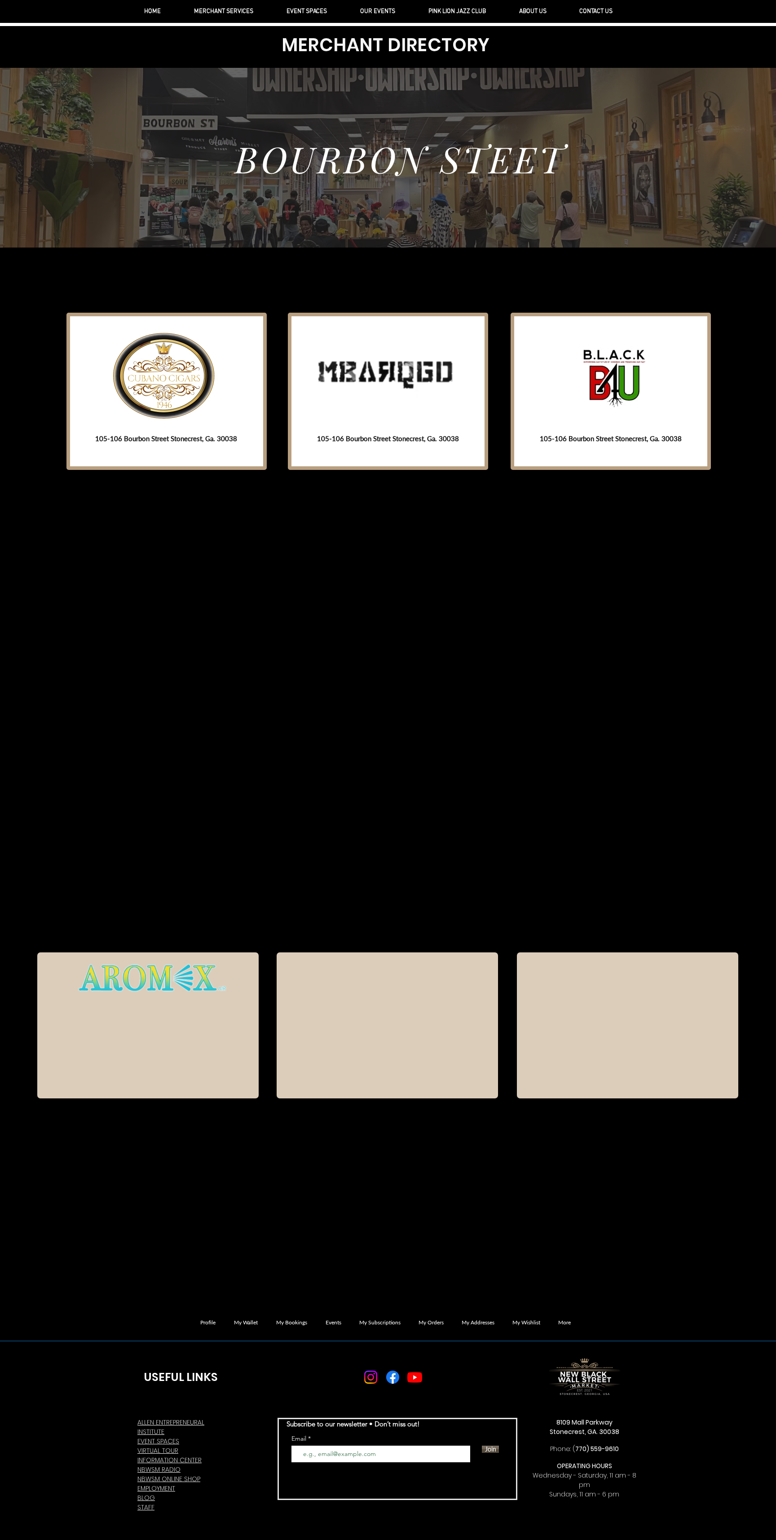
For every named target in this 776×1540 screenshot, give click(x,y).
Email (299, 1438)
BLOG (146, 1497)
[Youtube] (414, 1377)
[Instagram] (370, 1377)
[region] (166, 391)
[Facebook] (392, 1377)
